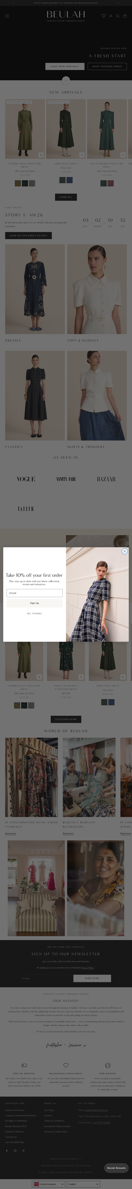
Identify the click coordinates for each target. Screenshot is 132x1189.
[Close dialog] (124, 551)
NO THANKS (34, 613)
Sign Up (34, 603)
